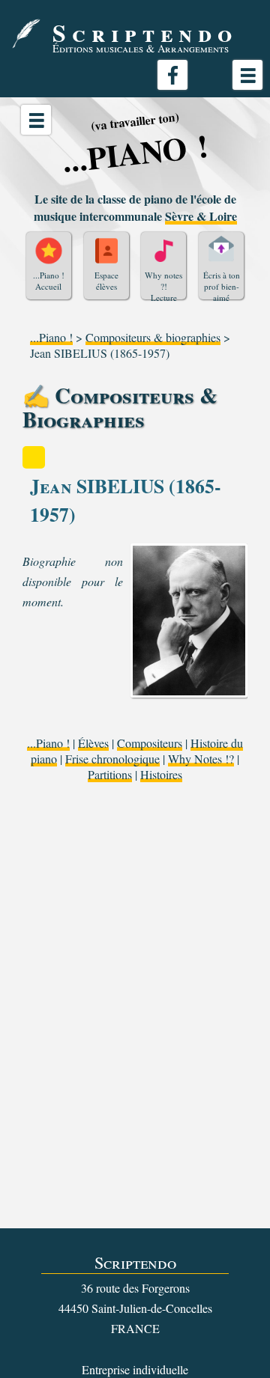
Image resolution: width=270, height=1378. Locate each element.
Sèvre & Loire (201, 216)
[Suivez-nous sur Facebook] (173, 75)
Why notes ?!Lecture (163, 284)
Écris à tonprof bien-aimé (221, 284)
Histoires (161, 774)
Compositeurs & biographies (153, 337)
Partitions (110, 774)
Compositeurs (149, 743)
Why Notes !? (201, 758)
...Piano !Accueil (48, 280)
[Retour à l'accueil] (26, 33)
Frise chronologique (112, 758)
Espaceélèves (106, 280)
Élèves (93, 743)
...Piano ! (51, 337)
